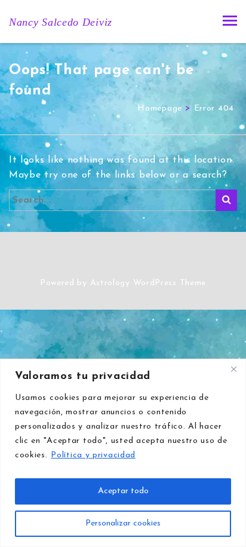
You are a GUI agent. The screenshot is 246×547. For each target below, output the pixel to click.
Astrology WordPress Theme (148, 283)
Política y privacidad (93, 455)
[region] (123, 453)
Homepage (159, 108)
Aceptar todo (123, 491)
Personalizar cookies (123, 523)
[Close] (233, 369)
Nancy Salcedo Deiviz (60, 22)
